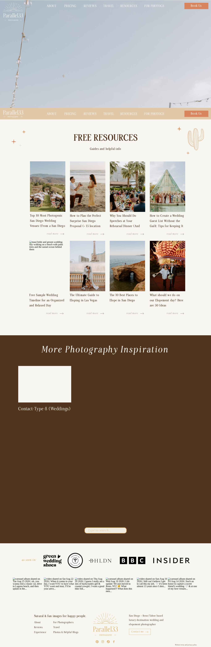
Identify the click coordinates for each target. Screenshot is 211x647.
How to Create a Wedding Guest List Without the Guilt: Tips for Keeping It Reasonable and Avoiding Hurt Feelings (167, 226)
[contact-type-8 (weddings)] (44, 384)
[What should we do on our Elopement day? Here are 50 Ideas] (167, 266)
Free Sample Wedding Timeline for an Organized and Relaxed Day (46, 300)
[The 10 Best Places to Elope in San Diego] (127, 266)
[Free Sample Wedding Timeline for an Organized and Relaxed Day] (47, 266)
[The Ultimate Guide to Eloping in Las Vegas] (87, 266)
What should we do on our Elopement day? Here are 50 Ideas (167, 300)
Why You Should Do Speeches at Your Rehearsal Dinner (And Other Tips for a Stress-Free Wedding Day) (126, 226)
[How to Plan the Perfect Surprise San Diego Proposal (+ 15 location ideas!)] (87, 186)
